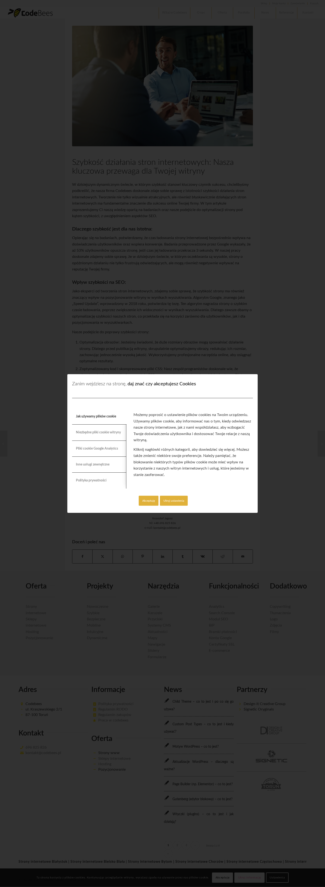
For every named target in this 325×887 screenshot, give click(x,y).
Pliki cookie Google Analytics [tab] (97, 448)
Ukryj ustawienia (173, 500)
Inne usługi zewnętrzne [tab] (92, 464)
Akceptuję (148, 500)
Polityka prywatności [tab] (91, 480)
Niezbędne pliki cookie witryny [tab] (98, 432)
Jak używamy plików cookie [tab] (96, 416)
